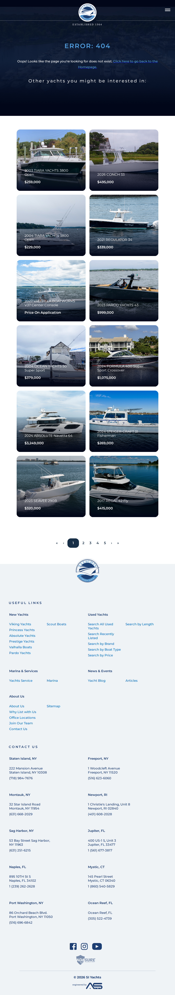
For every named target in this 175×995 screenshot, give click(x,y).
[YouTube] (97, 946)
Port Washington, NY (26, 903)
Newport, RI (97, 795)
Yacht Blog (96, 681)
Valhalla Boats (20, 647)
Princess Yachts (22, 630)
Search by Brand (101, 644)
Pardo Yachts (20, 653)
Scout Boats (56, 624)
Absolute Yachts (22, 636)
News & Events (100, 671)
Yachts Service (20, 681)
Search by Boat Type (104, 649)
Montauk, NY (19, 795)
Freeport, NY (98, 758)
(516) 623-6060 (99, 778)
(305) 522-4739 (100, 918)
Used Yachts (98, 615)
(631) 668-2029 (20, 814)
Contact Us (18, 729)
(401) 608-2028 (100, 814)
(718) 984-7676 (21, 778)
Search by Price (100, 655)
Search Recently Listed (101, 636)
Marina (52, 681)
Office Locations (22, 718)
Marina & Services (23, 671)
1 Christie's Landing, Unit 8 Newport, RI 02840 (109, 806)
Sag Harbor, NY (21, 831)
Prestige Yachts (21, 641)
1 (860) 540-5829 (101, 886)
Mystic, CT (96, 867)
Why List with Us (22, 712)
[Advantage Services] (87, 988)
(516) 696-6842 (20, 922)
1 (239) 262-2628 (22, 886)
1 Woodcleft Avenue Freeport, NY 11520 (104, 770)
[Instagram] (84, 946)
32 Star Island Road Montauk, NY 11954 (24, 806)
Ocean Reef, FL (100, 903)
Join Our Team (21, 723)
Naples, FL (17, 867)
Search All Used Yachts (100, 626)
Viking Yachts (20, 624)
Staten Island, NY (23, 758)
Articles (131, 681)
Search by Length (139, 624)
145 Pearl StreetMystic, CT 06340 (101, 878)
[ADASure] (86, 959)
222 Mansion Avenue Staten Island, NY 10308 (28, 770)
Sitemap (53, 706)
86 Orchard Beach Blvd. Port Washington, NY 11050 (31, 915)
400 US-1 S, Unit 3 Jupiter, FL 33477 (102, 842)
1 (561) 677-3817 (100, 850)
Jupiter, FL (96, 831)
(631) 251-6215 (20, 850)
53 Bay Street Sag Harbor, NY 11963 (29, 842)
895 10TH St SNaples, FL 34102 (22, 878)
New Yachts (18, 615)
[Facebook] (73, 946)
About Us (16, 696)
